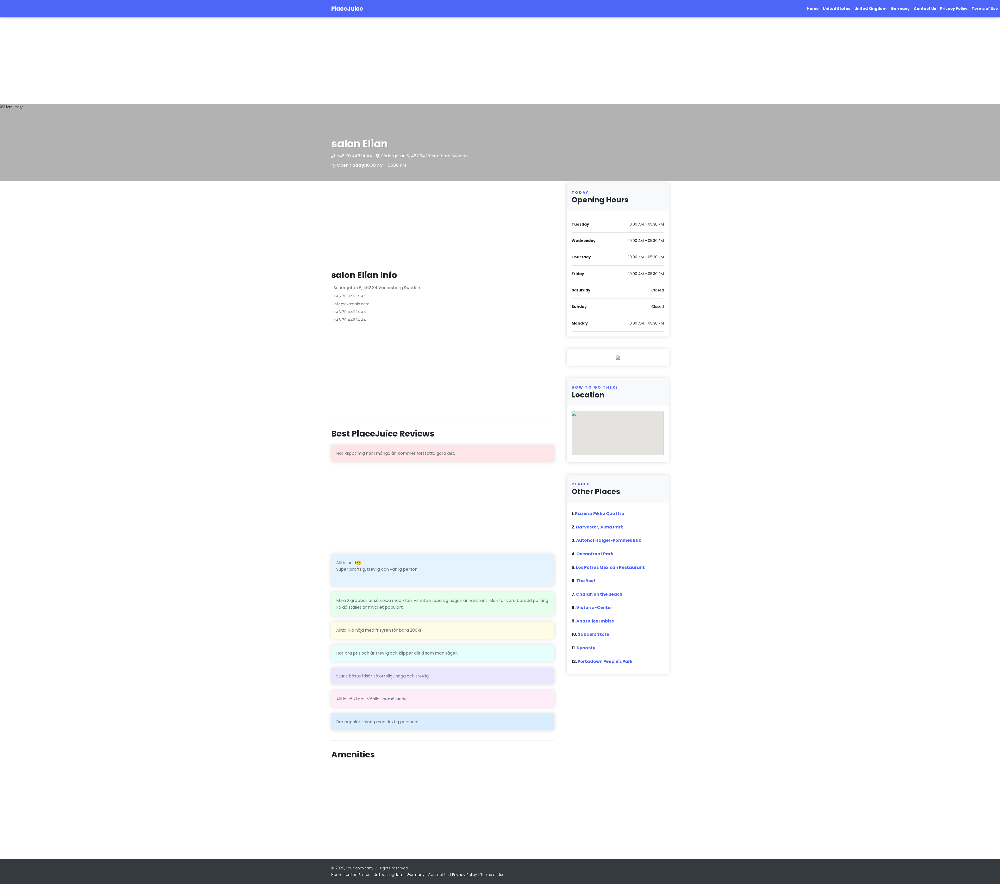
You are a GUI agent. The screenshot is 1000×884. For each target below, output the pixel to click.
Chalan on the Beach (599, 594)
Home (813, 8)
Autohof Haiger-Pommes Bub (608, 540)
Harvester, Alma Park (599, 527)
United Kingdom (870, 8)
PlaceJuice (347, 9)
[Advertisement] (156, 60)
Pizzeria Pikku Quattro (599, 513)
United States (836, 8)
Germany (900, 8)
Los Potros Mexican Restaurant (610, 567)
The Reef (585, 581)
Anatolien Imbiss (595, 621)
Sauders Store (593, 634)
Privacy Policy (953, 8)
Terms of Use (985, 8)
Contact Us (925, 8)
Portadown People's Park (605, 661)
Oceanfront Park (594, 554)
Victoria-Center (594, 608)
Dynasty (586, 648)
